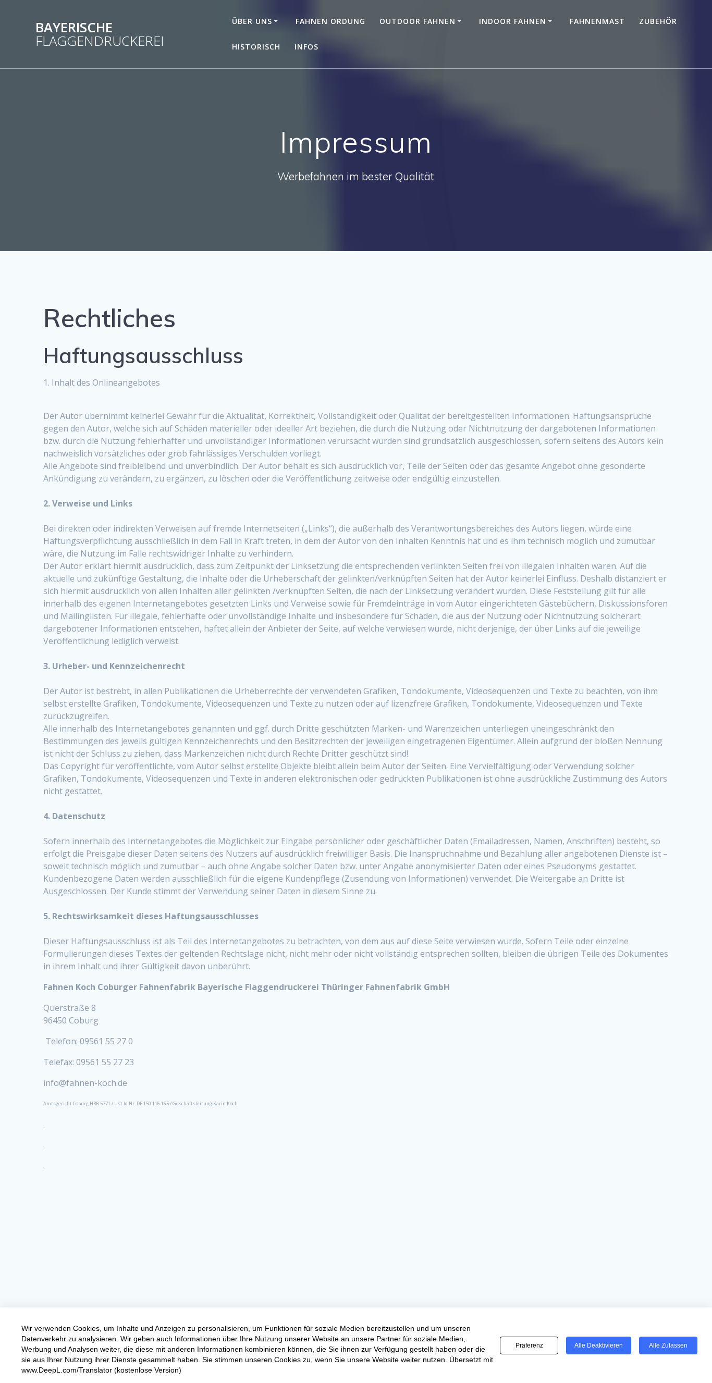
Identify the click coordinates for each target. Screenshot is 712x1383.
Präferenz (529, 1345)
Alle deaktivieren (598, 1345)
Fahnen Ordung (330, 21)
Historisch (256, 47)
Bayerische (99, 34)
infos (306, 47)
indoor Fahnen (512, 21)
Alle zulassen (668, 1345)
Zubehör (658, 21)
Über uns (252, 21)
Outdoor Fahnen (417, 21)
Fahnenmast (597, 21)
